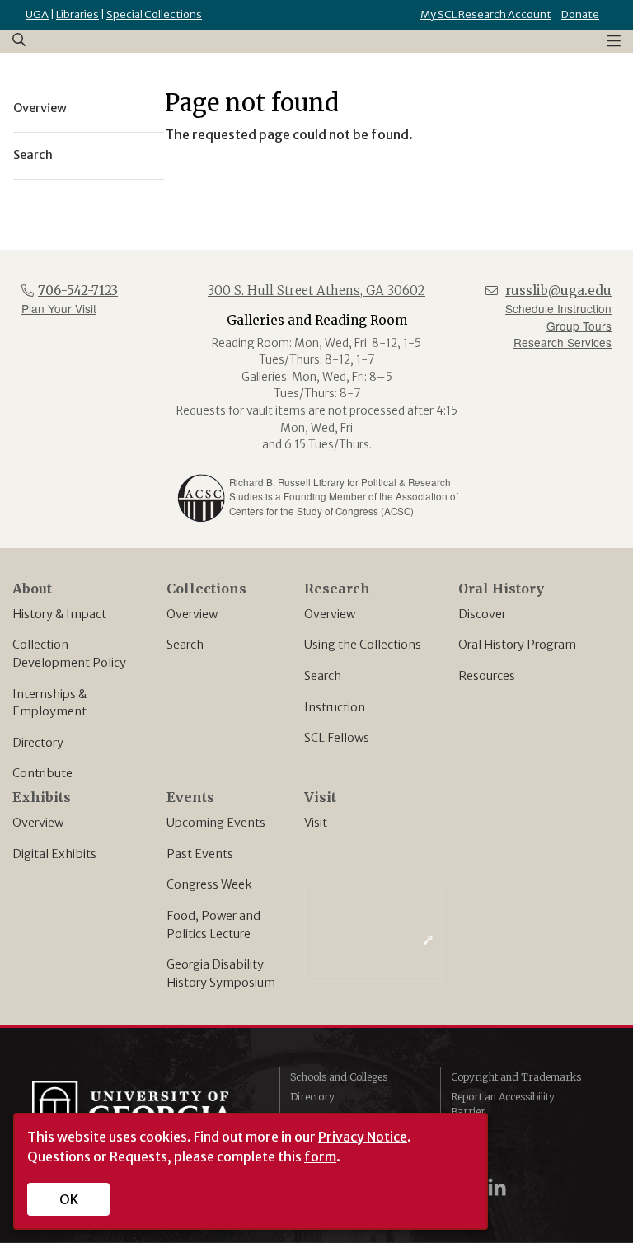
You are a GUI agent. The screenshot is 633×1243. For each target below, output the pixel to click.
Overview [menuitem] (40, 108)
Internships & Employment (49, 703)
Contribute (42, 773)
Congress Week (209, 884)
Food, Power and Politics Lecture (213, 924)
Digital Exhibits (54, 854)
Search (185, 644)
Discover (482, 614)
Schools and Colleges (338, 1077)
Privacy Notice (362, 1136)
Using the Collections (362, 644)
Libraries (77, 14)
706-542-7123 (78, 290)
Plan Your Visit (58, 308)
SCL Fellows (336, 737)
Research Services (562, 342)
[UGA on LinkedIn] (497, 1187)
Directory (37, 742)
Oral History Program (517, 644)
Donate (580, 14)
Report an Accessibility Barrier (503, 1104)
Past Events (199, 854)
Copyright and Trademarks (516, 1077)
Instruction (334, 707)
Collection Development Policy (69, 653)
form (320, 1156)
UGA (37, 14)
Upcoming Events (215, 822)
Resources (486, 675)
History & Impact (59, 614)
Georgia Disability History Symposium (220, 973)
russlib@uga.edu (558, 290)
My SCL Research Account (485, 14)
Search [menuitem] (33, 155)
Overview (192, 614)
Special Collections (154, 14)
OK (68, 1199)
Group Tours (579, 325)
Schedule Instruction (558, 308)
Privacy (469, 1131)
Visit (315, 822)
